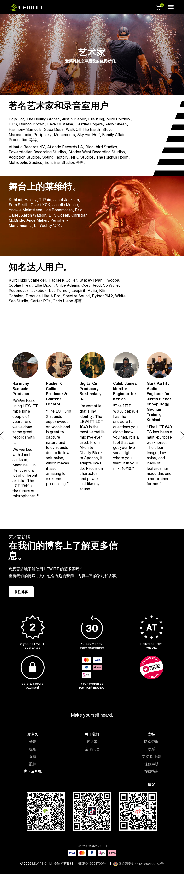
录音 (32, 741)
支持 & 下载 (151, 756)
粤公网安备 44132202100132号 (141, 864)
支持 (151, 734)
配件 (32, 764)
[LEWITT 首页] (27, 9)
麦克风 (32, 734)
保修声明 (151, 764)
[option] (25, 435)
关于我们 (92, 734)
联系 (151, 749)
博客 (151, 784)
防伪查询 (151, 741)
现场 (32, 749)
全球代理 (92, 749)
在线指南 (151, 771)
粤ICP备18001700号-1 (93, 864)
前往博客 (21, 591)
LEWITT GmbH (42, 864)
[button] (158, 6)
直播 (32, 756)
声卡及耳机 (33, 771)
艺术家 (92, 741)
